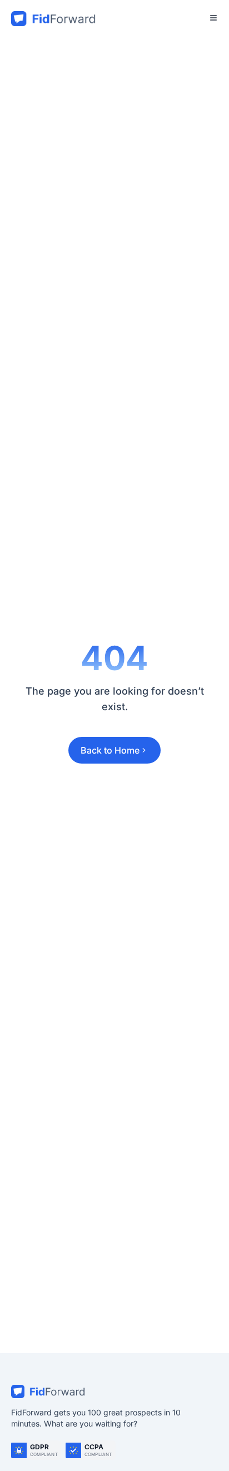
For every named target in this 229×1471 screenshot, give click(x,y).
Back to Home (110, 750)
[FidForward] (114, 1391)
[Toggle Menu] (213, 17)
